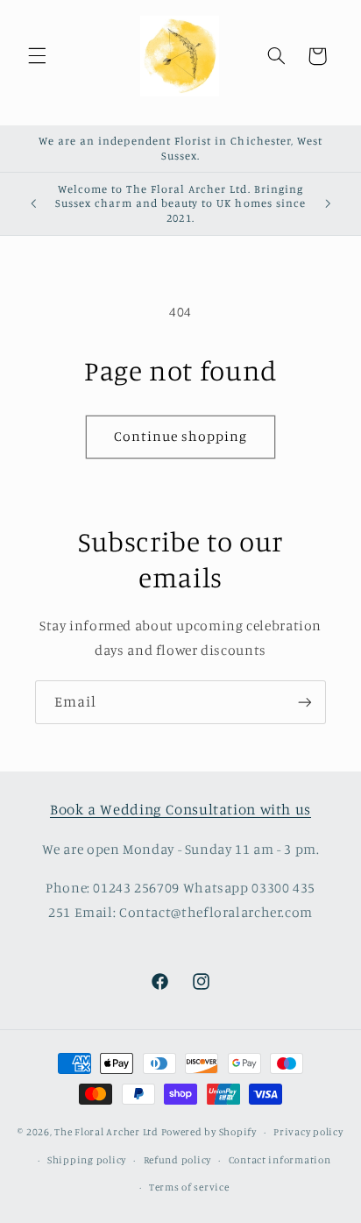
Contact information (280, 1160)
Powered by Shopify (209, 1132)
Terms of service (189, 1187)
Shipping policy (86, 1160)
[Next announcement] (327, 204)
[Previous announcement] (33, 204)
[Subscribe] (305, 701)
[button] (37, 56)
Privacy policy (308, 1132)
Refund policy (178, 1160)
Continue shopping (181, 436)
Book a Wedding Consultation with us (180, 809)
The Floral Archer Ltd (106, 1132)
